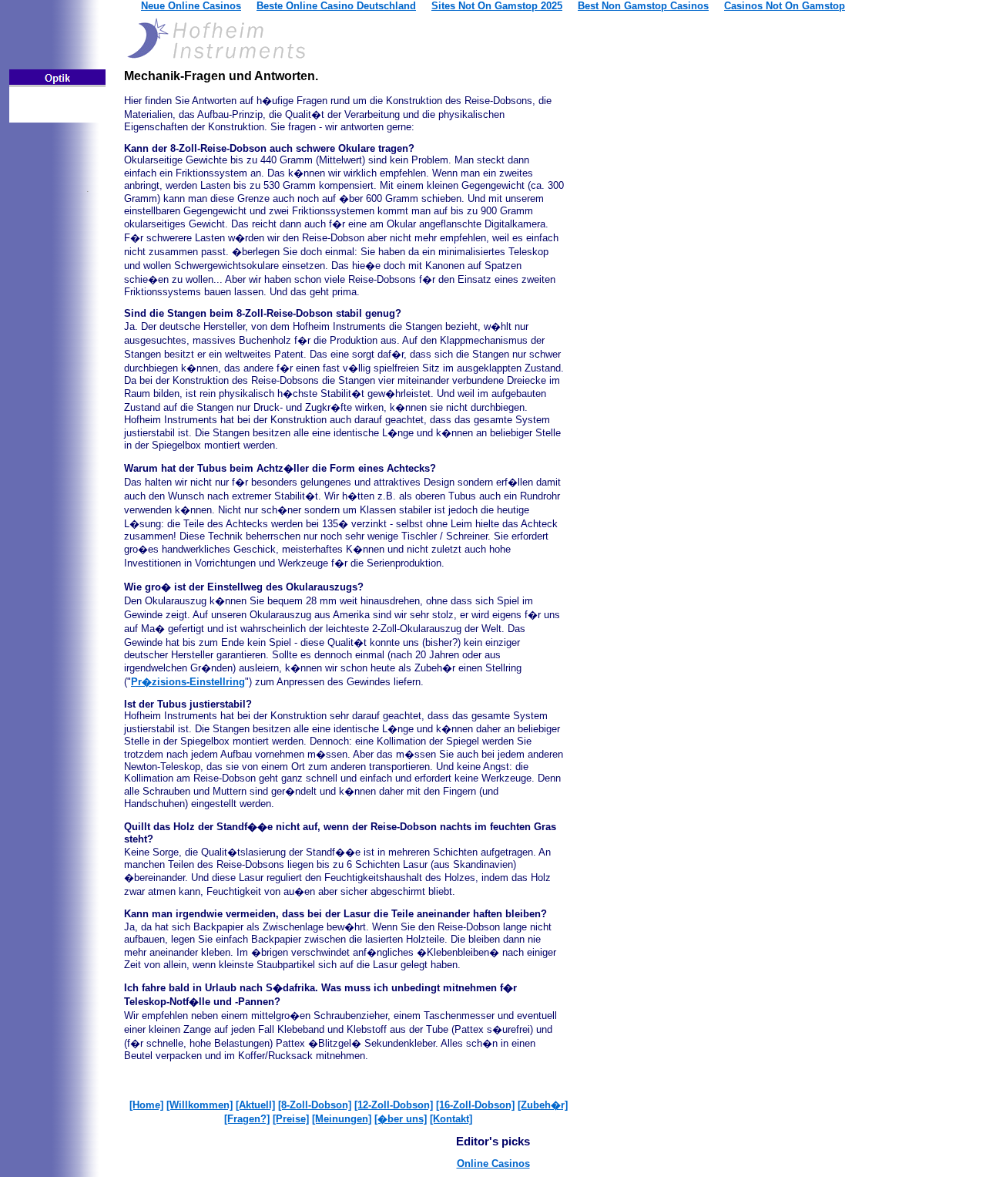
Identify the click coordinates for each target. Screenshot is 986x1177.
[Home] (146, 1105)
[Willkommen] (199, 1105)
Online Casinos (493, 1163)
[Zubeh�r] (543, 1105)
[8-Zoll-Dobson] (314, 1105)
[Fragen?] (247, 1119)
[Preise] (291, 1119)
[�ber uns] (400, 1119)
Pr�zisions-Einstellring (188, 682)
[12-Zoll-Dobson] (393, 1105)
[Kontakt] (451, 1119)
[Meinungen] (341, 1119)
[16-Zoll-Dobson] (475, 1105)
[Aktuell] (255, 1105)
